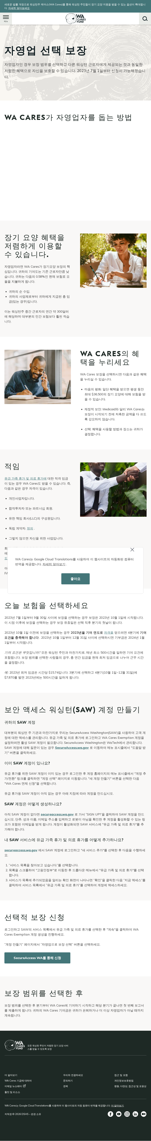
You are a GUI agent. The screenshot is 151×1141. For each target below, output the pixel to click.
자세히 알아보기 (54, 564)
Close (135, 552)
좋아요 (75, 579)
